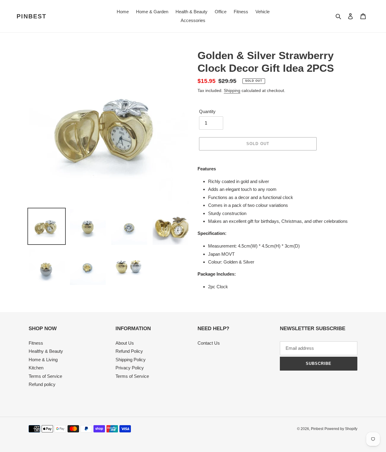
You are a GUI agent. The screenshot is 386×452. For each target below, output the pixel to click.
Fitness (36, 343)
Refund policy (42, 384)
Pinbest (31, 16)
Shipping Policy (130, 359)
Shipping (232, 90)
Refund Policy (129, 351)
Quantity (207, 111)
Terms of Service (45, 376)
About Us (124, 343)
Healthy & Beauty (46, 351)
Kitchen (36, 367)
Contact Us (209, 343)
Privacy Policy (129, 367)
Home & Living (43, 359)
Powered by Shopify (340, 429)
